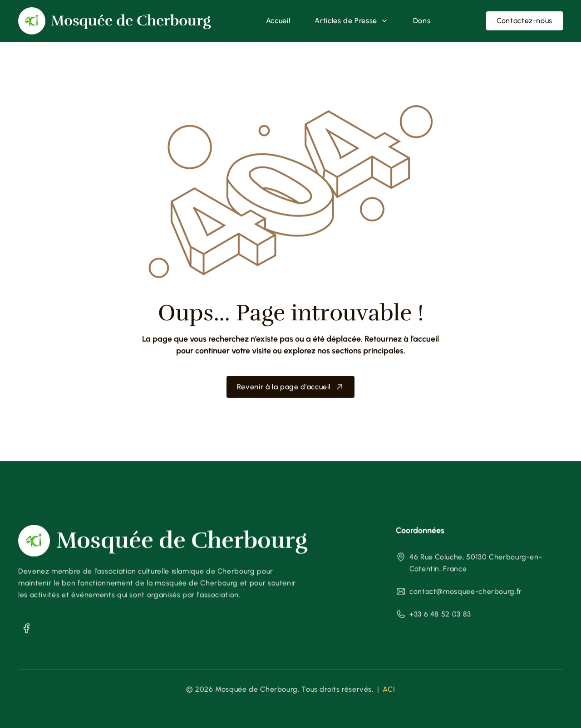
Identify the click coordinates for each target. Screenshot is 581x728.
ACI (389, 689)
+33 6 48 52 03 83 (440, 614)
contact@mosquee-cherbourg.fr (465, 591)
